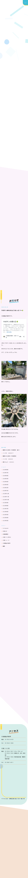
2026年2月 (5, 487)
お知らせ (5, 531)
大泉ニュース (6, 540)
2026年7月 (5, 472)
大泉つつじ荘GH (7, 537)
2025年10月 (6, 499)
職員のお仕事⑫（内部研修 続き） (11, 450)
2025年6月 (5, 511)
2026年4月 (5, 481)
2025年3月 (5, 520)
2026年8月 (5, 469)
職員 (4, 546)
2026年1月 (5, 490)
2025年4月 (5, 517)
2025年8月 (5, 505)
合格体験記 (5, 534)
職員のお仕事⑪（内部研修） (10, 456)
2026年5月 (5, 478)
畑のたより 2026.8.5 (8, 462)
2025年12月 (6, 493)
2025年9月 (5, 502)
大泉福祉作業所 (6, 543)
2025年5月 (5, 514)
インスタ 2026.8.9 (8, 459)
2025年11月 (6, 496)
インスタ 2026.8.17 (8, 453)
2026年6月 (5, 475)
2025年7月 (5, 508)
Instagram (5, 528)
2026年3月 (5, 484)
